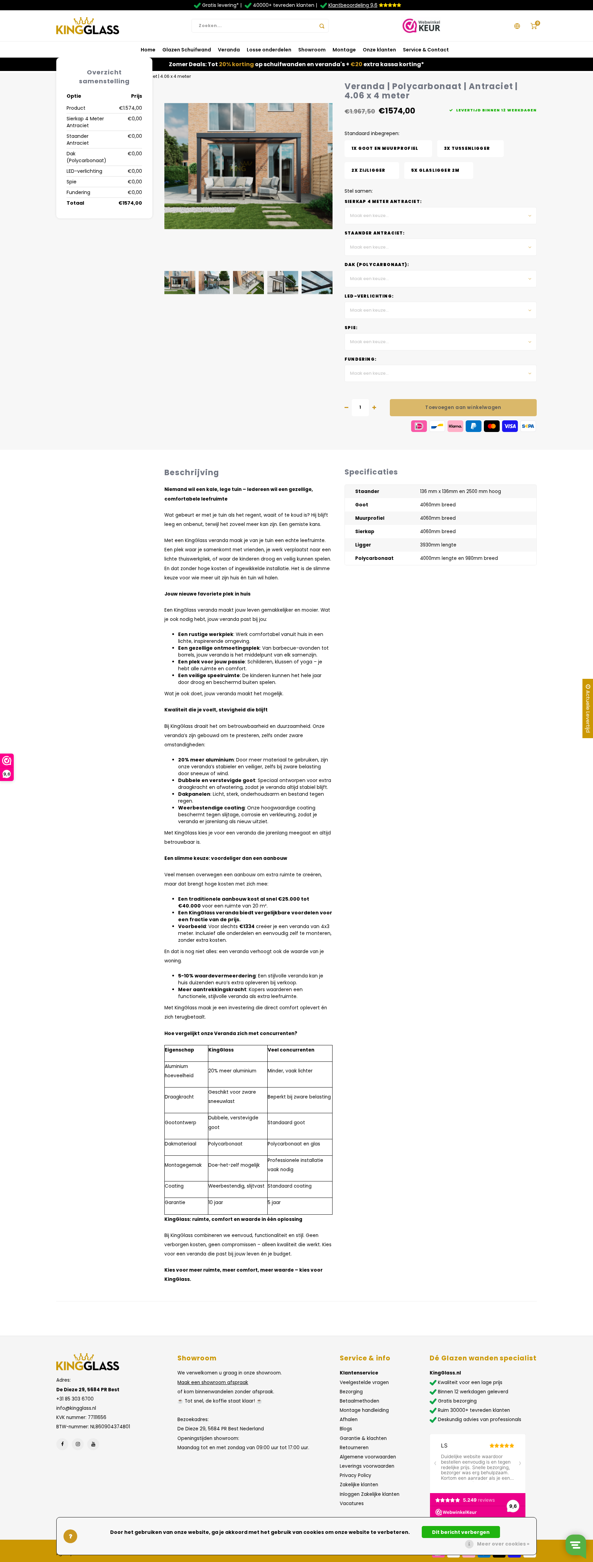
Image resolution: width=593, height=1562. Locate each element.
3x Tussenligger (467, 148)
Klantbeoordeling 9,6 (352, 5)
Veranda (229, 49)
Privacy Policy (355, 1475)
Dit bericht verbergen (461, 1532)
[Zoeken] (322, 26)
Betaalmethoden (359, 1401)
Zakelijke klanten (359, 1484)
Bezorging (351, 1392)
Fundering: (360, 359)
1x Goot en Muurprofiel (384, 148)
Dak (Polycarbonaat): (377, 264)
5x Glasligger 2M (435, 170)
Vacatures (352, 1503)
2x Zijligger (368, 170)
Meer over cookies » (503, 1543)
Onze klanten (379, 49)
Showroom (312, 49)
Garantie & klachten (363, 1438)
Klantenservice (359, 1373)
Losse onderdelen (269, 49)
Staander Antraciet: (375, 233)
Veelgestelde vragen (364, 1382)
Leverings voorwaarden (367, 1466)
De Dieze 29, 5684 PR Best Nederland (220, 1429)
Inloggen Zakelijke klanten (369, 1494)
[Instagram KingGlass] (78, 1444)
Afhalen (349, 1419)
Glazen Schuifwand (186, 49)
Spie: (351, 328)
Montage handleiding (364, 1410)
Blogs (346, 1429)
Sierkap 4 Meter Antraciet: (383, 201)
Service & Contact (426, 49)
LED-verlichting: (369, 296)
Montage (344, 49)
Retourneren (354, 1447)
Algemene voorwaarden (368, 1457)
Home (148, 49)
